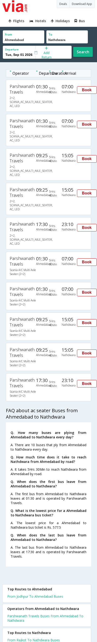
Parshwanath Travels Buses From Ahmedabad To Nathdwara (45, 618)
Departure (12, 49)
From (8, 35)
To (50, 35)
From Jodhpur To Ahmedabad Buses (35, 596)
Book (87, 90)
